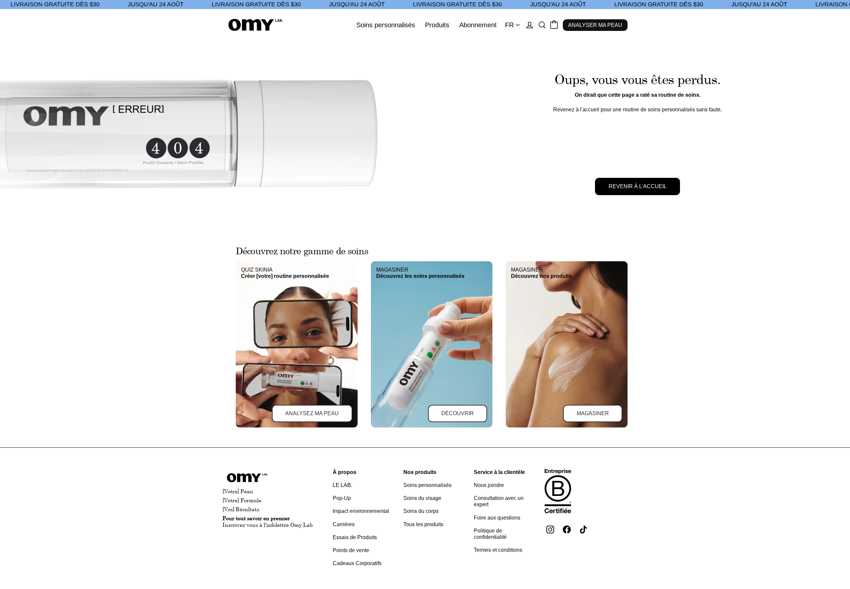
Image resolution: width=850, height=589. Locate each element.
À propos (344, 472)
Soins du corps (421, 511)
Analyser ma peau (595, 25)
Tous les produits (423, 524)
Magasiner (593, 413)
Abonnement (478, 25)
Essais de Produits (355, 537)
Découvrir (457, 413)
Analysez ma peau (312, 413)
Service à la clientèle (499, 472)
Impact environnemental (361, 511)
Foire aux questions (497, 518)
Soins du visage (422, 498)
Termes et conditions (498, 550)
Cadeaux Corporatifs (357, 563)
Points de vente (351, 550)
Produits (437, 25)
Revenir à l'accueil (638, 186)
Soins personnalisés (385, 25)
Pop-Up (342, 498)
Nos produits (419, 472)
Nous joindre (489, 485)
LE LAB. (342, 485)
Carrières (344, 524)
